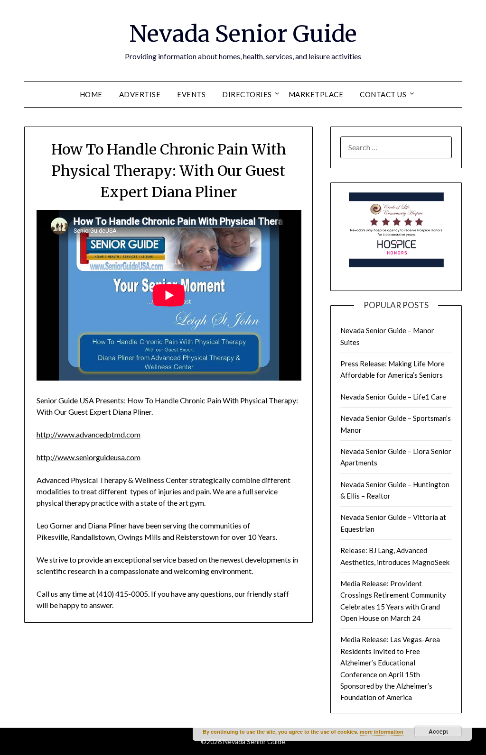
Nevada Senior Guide (243, 33)
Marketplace (316, 94)
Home (91, 94)
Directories (247, 94)
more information (381, 731)
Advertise (140, 94)
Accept (438, 731)
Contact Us (383, 94)
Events (191, 94)
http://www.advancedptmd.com (88, 434)
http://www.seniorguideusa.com (88, 457)
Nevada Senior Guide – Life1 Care (393, 396)
